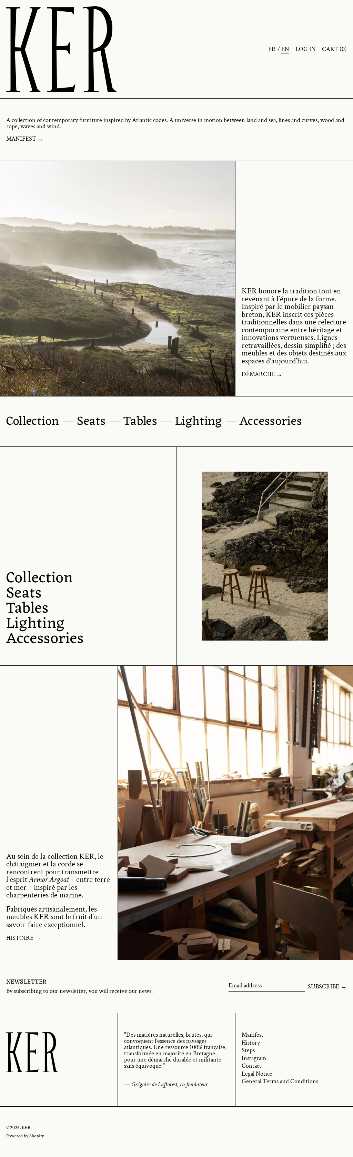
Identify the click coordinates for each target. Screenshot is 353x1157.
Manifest (252, 1035)
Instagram (254, 1058)
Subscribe (323, 986)
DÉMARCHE (258, 374)
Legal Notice (257, 1074)
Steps (248, 1050)
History (251, 1043)
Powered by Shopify (25, 1136)
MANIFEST (21, 139)
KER (26, 1127)
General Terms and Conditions (280, 1081)
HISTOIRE (19, 938)
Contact (251, 1066)
